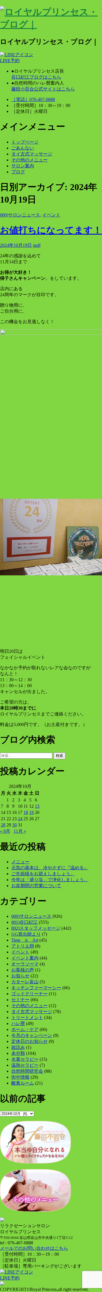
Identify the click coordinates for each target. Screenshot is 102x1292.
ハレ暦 (18, 1023)
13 (37, 806)
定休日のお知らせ (29, 1041)
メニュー (20, 861)
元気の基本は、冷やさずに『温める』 (49, 867)
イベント (51, 214)
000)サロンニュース (20, 214)
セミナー (20, 999)
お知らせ (20, 975)
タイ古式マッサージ (31, 153)
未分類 (18, 1053)
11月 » (20, 831)
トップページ (25, 142)
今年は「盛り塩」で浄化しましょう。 (49, 879)
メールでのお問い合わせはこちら (34, 1248)
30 (14, 824)
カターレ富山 (25, 981)
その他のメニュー (29, 159)
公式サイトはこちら (43, 89)
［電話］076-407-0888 (33, 99)
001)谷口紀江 (24, 922)
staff (37, 245)
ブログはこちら (36, 77)
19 (31, 812)
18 (26, 812)
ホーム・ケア (25, 1029)
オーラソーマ (25, 963)
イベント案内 (25, 958)
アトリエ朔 (22, 946)
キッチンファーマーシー (36, 987)
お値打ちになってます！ (51, 230)
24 (20, 818)
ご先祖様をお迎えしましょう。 (43, 873)
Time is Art (24, 940)
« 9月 (5, 831)
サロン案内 (22, 165)
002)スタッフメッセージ (35, 928)
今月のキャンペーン (31, 1035)
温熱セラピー (25, 1065)
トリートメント (27, 1017)
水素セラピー (25, 1059)
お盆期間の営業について (36, 885)
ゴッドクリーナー (29, 993)
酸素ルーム (22, 1083)
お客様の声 (22, 969)
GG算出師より (26, 934)
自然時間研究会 (27, 1071)
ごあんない (22, 148)
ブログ (18, 171)
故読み (18, 1047)
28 (3, 824)
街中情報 (20, 1077)
